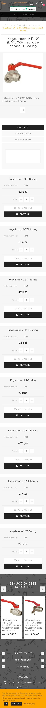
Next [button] (42, 589)
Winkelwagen (42, 3)
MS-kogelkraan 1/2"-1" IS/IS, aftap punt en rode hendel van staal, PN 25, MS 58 (34, 625)
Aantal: (15, 199)
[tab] (23, 128)
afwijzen (16, 704)
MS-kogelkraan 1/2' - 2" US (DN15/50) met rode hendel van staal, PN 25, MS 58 (11, 625)
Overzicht (22, 127)
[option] (11, 617)
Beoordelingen (23, 133)
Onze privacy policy (29, 703)
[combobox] (31, 14)
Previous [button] (3, 589)
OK (6, 704)
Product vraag (23, 139)
